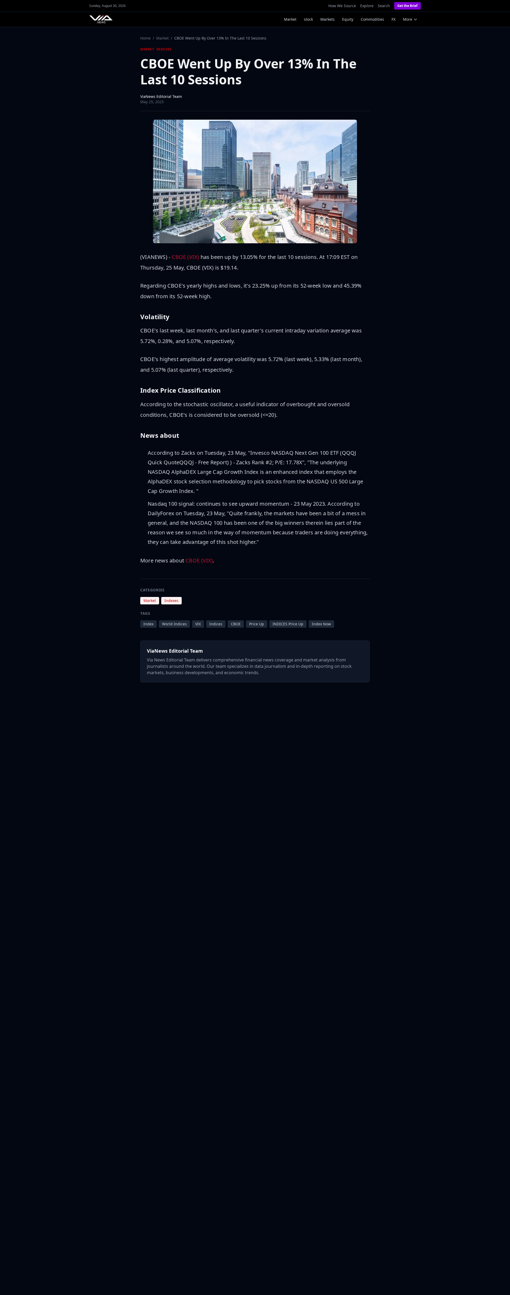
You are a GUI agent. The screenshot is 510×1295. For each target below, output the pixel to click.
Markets (327, 19)
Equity (347, 19)
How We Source (342, 5)
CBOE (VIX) (185, 257)
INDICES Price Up (288, 623)
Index (148, 623)
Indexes (164, 49)
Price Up (256, 623)
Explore (366, 5)
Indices (215, 623)
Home (145, 38)
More (407, 19)
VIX (198, 623)
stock (308, 19)
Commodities (372, 19)
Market (290, 19)
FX (394, 19)
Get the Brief (407, 5)
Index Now (321, 623)
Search (384, 5)
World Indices (174, 623)
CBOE (236, 623)
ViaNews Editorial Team (161, 96)
